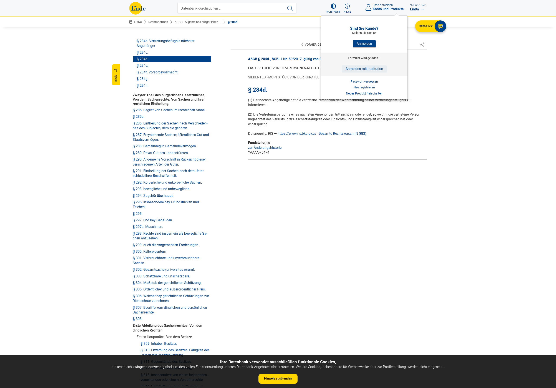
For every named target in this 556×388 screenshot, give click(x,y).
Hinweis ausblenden (278, 378)
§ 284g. (142, 79)
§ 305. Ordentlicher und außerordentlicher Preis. (169, 289)
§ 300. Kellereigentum (149, 251)
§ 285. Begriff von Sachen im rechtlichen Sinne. (169, 110)
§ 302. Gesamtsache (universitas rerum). (164, 269)
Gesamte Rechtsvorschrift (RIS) (342, 133)
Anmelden (364, 43)
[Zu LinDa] (137, 8)
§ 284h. (142, 85)
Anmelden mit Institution (364, 69)
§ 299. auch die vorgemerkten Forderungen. (166, 245)
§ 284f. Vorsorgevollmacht (157, 72)
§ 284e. (142, 65)
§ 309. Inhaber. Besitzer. (159, 344)
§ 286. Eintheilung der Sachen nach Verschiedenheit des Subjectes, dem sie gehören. (170, 125)
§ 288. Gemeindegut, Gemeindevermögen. (165, 146)
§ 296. (137, 214)
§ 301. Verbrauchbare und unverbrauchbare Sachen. (166, 260)
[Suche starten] (290, 8)
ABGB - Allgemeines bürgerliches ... (198, 22)
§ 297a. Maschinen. (148, 227)
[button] (333, 8)
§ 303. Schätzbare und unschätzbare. (161, 276)
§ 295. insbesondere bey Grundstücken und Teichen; (166, 204)
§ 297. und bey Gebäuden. (153, 220)
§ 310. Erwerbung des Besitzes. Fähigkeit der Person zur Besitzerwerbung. (175, 352)
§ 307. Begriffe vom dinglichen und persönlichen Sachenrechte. (170, 309)
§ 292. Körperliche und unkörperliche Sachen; (167, 182)
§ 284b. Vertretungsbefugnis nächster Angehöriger (165, 43)
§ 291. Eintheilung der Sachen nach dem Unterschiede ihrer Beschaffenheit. (168, 173)
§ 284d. (233, 22)
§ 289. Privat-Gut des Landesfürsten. (161, 153)
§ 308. (137, 319)
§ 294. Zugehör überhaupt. (153, 196)
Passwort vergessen (364, 81)
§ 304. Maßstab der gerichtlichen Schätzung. (167, 283)
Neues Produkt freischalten (364, 93)
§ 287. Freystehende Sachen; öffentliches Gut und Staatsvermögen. (171, 137)
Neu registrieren (364, 87)
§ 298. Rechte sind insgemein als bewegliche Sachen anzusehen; (170, 235)
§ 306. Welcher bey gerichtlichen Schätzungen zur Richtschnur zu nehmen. (171, 298)
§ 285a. (138, 116)
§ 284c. (142, 52)
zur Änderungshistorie (264, 148)
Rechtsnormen (158, 22)
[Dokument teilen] (422, 44)
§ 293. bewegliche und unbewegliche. (161, 189)
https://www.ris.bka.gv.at (297, 133)
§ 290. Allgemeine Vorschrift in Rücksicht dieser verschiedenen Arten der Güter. (169, 161)
